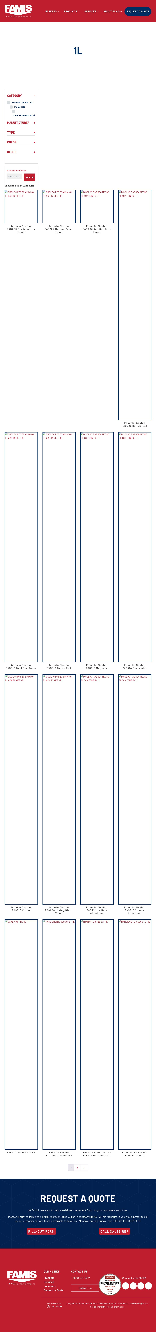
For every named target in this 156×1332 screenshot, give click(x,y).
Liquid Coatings (24, 115)
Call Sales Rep (114, 1231)
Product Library (22, 102)
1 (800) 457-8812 (80, 1277)
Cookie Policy (134, 1303)
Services (90, 11)
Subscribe (85, 1288)
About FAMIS (111, 11)
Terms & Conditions (118, 1303)
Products (71, 11)
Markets (51, 11)
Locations (50, 1286)
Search (30, 177)
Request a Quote (138, 11)
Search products (16, 170)
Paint (19, 106)
